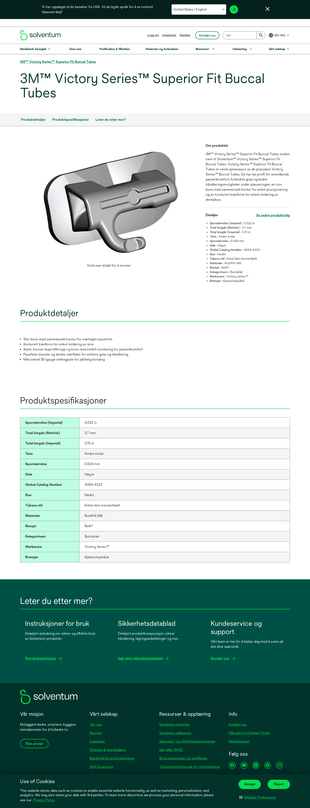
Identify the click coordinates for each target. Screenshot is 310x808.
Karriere (185, 35)
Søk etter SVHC (171, 750)
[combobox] (244, 35)
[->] (234, 9)
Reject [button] (279, 784)
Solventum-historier (174, 724)
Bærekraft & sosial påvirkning (112, 758)
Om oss (96, 724)
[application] (108, 202)
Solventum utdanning (175, 733)
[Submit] (261, 35)
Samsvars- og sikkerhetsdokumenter (187, 741)
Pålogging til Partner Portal (249, 733)
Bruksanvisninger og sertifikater (183, 758)
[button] (258, 797)
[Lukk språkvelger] (267, 8)
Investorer (169, 35)
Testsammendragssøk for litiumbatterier (189, 767)
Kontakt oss (238, 724)
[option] (108, 206)
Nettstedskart (239, 741)
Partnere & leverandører (108, 750)
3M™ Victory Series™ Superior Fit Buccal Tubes (58, 62)
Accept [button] (249, 784)
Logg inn (153, 35)
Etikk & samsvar (102, 767)
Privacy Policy (44, 800)
